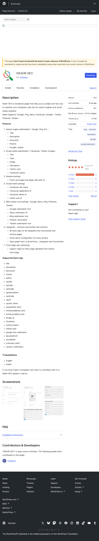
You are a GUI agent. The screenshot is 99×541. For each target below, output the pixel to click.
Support (93, 88)
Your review (73, 196)
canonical (92, 129)
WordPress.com (10, 499)
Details (8, 88)
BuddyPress (9, 512)
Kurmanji (11, 523)
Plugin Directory (8, 11)
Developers (56, 487)
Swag (78, 491)
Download (90, 75)
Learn (53, 479)
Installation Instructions (12, 435)
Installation (34, 88)
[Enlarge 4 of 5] (60, 389)
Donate (79, 487)
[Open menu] (95, 3)
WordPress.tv (58, 491)
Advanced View (75, 151)
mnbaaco (23, 77)
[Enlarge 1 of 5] (18, 389)
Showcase (31, 479)
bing (85, 129)
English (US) (92, 124)
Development (51, 88)
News (4, 483)
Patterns (30, 491)
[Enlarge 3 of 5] (39, 412)
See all (94, 196)
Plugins (30, 487)
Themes (30, 483)
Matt (5, 503)
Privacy (5, 491)
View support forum (77, 219)
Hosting (5, 487)
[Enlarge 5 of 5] (60, 404)
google (93, 139)
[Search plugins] (28, 19)
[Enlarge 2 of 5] (39, 389)
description (91, 134)
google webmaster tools (88, 144)
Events (78, 483)
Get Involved (80, 479)
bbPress (7, 508)
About (5, 479)
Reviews (20, 88)
